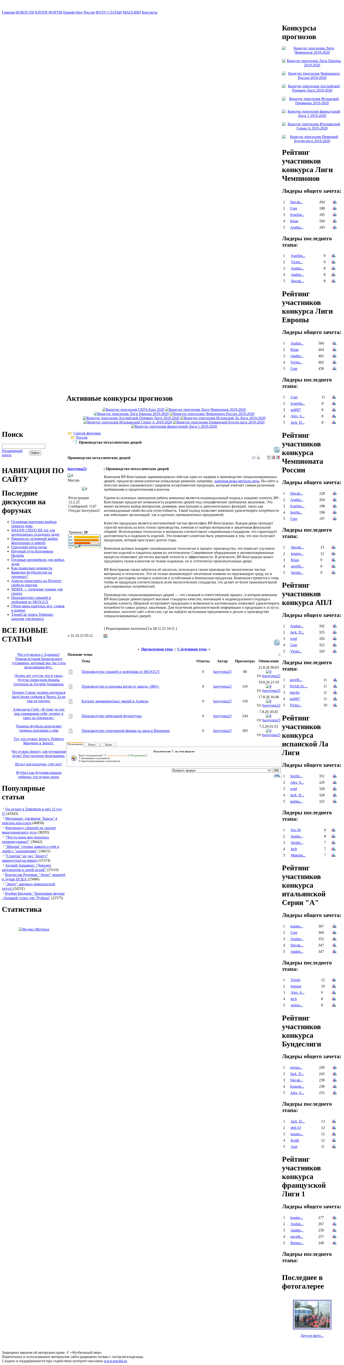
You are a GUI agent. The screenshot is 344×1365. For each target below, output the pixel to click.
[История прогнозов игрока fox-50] (333, 830)
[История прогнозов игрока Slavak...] (335, 202)
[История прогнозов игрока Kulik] (334, 1141)
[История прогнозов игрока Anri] (334, 1147)
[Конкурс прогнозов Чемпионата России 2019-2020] (212, 414)
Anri (294, 1147)
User (293, 208)
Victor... (297, 262)
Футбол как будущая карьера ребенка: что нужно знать (39, 775)
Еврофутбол (73, 12)
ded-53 (296, 1128)
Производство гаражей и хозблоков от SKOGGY (31, 600)
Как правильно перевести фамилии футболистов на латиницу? (31, 572)
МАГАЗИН (132, 12)
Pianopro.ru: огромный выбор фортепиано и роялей (34, 541)
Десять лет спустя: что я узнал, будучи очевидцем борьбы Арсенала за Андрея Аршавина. (38, 680)
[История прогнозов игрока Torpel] (334, 980)
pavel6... (297, 566)
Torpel (295, 980)
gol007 (296, 410)
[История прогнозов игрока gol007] (334, 410)
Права (108, 744)
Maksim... (298, 855)
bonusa (296, 986)
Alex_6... (297, 416)
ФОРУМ (55, 12)
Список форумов (87, 433)
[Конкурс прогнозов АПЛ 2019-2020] (131, 418)
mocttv (295, 692)
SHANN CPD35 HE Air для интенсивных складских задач (35, 532)
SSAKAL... (298, 686)
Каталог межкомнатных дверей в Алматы (115, 701)
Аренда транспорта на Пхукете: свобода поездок (36, 583)
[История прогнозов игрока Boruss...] (334, 1243)
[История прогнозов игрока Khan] (335, 221)
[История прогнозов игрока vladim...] (333, 275)
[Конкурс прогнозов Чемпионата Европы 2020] (133, 410)
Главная (8, 12)
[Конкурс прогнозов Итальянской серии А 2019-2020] (128, 422)
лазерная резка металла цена (236, 481)
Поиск (91, 744)
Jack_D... (298, 422)
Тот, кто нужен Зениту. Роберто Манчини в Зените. (39, 741)
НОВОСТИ (24, 12)
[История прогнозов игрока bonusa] (334, 987)
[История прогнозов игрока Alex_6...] (334, 417)
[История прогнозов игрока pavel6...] (333, 567)
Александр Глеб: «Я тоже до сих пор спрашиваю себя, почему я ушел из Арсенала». (39, 713)
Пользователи (75, 744)
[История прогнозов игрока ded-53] (334, 1128)
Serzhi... (296, 512)
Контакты (149, 12)
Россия (89, 12)
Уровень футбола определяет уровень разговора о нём (39, 728)
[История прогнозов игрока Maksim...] (333, 856)
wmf (293, 639)
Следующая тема (192, 649)
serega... (297, 1005)
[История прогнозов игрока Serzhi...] (335, 513)
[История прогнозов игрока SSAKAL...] (335, 687)
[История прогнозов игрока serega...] (334, 1006)
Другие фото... (312, 1336)
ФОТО (100, 12)
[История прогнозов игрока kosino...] (333, 554)
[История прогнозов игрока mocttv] (335, 693)
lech (294, 849)
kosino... (297, 554)
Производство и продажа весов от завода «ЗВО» (120, 686)
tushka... (296, 801)
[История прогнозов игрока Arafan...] (335, 228)
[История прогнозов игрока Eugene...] (335, 1087)
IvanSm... (297, 215)
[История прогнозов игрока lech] (333, 849)
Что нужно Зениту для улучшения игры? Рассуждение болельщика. (38, 753)
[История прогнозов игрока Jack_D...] (334, 423)
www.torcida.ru (115, 1361)
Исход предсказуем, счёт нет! (38, 764)
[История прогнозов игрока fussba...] (333, 837)
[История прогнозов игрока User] (335, 209)
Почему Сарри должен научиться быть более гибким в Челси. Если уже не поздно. (39, 696)
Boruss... (297, 1243)
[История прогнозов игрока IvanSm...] (335, 215)
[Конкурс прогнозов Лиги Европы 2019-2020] (131, 414)
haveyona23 (77, 469)
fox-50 (296, 830)
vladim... (297, 275)
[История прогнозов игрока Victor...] (333, 262)
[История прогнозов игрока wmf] (335, 639)
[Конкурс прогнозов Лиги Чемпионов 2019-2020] (205, 410)
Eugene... (297, 1086)
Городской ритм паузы (29, 547)
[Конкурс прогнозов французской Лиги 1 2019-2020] (174, 426)
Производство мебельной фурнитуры (112, 716)
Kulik (295, 1140)
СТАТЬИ (114, 12)
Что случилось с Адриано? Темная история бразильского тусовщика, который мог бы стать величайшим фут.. (39, 661)
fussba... (297, 836)
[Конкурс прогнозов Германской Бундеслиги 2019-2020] (218, 422)
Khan (294, 221)
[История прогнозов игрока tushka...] (335, 802)
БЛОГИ (41, 12)
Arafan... (296, 227)
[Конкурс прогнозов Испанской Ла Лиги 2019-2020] (222, 418)
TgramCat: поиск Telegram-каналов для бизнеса (32, 616)
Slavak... (296, 202)
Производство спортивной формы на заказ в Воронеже (126, 731)
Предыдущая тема (157, 649)
